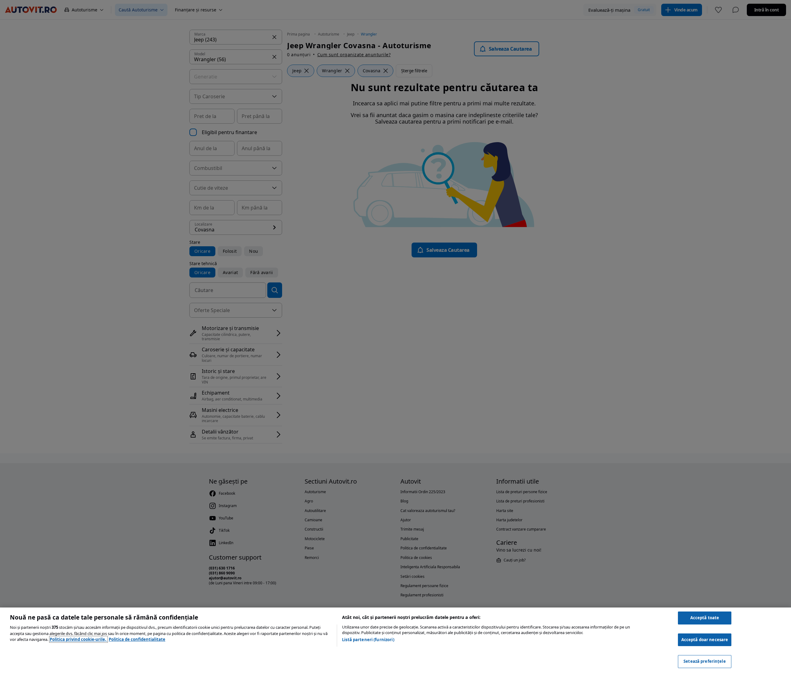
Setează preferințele (704, 661)
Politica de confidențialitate (137, 639)
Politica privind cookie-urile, (78, 639)
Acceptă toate (704, 617)
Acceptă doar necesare (704, 639)
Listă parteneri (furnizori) (368, 639)
